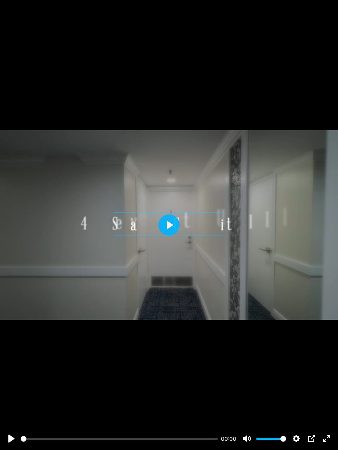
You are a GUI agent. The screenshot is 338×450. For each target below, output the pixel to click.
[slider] (119, 439)
